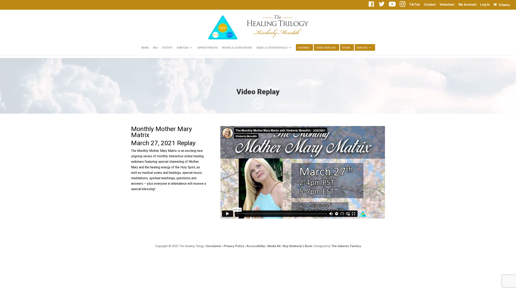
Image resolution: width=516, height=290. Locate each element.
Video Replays (326, 47)
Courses (303, 47)
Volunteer (447, 4)
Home (145, 47)
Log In (485, 4)
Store (346, 47)
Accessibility (256, 246)
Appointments (207, 47)
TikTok (414, 4)
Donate (362, 47)
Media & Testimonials (271, 47)
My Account (467, 4)
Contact (430, 4)
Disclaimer (214, 246)
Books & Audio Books (237, 47)
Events (167, 47)
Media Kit (274, 246)
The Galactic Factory (346, 246)
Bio (155, 47)
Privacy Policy (234, 246)
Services (183, 47)
